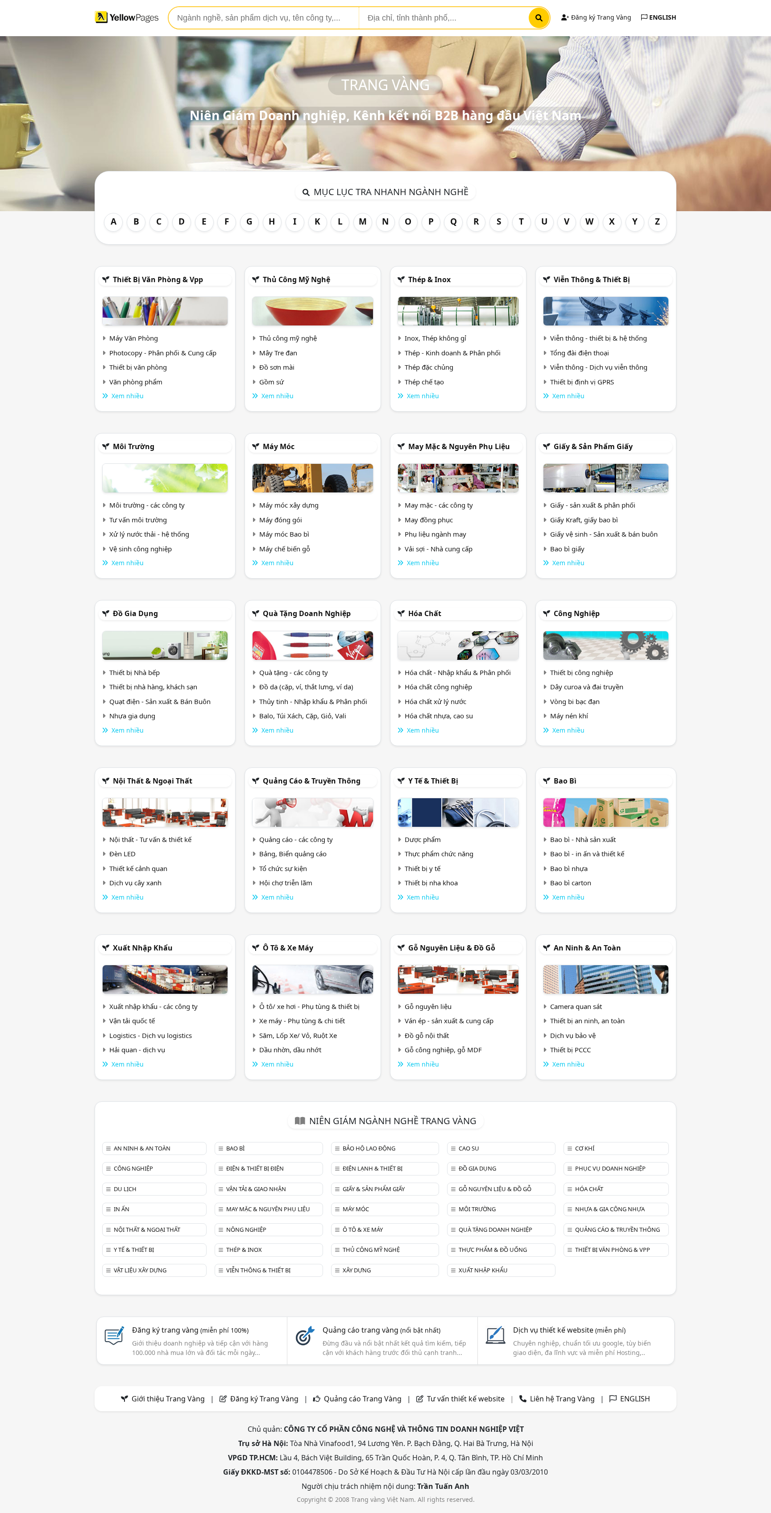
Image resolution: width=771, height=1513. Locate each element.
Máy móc (278, 446)
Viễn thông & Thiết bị (592, 279)
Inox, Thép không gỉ (435, 337)
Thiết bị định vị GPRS (582, 381)
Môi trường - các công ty (147, 504)
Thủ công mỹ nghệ (296, 279)
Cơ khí (584, 1148)
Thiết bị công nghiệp (581, 672)
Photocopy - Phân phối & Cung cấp (162, 352)
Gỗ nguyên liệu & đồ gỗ (451, 948)
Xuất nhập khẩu (143, 948)
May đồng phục (429, 519)
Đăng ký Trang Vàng (600, 17)
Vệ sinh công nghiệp (140, 548)
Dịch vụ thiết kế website (569, 1330)
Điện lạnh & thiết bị (372, 1168)
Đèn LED (122, 853)
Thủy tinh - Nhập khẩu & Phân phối (313, 701)
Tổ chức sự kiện (283, 868)
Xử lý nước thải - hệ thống (149, 533)
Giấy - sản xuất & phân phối (592, 504)
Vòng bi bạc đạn (575, 701)
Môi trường (133, 446)
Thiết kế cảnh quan (138, 868)
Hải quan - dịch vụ (137, 1049)
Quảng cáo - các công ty (296, 839)
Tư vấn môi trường (138, 519)
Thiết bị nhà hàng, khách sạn (153, 686)
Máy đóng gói (280, 519)
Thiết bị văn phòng (138, 367)
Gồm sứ (271, 381)
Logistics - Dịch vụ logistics (150, 1035)
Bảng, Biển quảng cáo (293, 853)
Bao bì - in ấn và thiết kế (587, 853)
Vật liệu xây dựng (140, 1270)
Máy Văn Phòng (133, 337)
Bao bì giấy (567, 548)
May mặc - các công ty (439, 504)
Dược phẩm (423, 839)
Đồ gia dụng (135, 613)
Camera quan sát (576, 1006)
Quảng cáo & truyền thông (312, 781)
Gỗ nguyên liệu (428, 1006)
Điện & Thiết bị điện (255, 1168)
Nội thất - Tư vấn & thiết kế (150, 839)
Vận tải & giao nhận (256, 1189)
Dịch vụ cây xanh (135, 882)
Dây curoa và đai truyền (586, 686)
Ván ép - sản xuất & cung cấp (449, 1020)
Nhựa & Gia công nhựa (610, 1209)
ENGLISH (661, 17)
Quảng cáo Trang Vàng (363, 1399)
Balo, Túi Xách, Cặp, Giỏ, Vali (302, 715)
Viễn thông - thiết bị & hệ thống (598, 337)
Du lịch (125, 1189)
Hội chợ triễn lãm (285, 882)
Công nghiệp (577, 613)
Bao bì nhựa (569, 868)
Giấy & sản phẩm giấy (593, 446)
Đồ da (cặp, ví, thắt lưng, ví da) (306, 686)
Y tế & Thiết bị (433, 781)
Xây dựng (357, 1270)
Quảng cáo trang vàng (381, 1330)
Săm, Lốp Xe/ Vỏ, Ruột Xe (298, 1035)
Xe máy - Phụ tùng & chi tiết (302, 1020)
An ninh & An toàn (587, 948)
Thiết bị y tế (422, 868)
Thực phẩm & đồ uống (493, 1250)
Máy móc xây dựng (289, 504)
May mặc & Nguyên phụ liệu (459, 446)
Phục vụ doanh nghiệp (610, 1168)
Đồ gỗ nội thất (427, 1035)
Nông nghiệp (246, 1229)
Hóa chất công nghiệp (438, 686)
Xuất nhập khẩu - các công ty (153, 1006)
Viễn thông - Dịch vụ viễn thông (598, 367)
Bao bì (565, 781)
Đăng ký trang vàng (190, 1330)
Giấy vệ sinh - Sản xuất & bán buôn (604, 533)
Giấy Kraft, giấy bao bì (584, 519)
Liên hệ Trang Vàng (562, 1399)
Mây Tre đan (278, 352)
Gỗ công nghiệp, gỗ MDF (443, 1049)
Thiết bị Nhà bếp (134, 672)
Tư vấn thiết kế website (466, 1399)
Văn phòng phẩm (135, 381)
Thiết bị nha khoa (431, 882)
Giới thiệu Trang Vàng (168, 1399)
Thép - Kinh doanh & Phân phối (453, 352)
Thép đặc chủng (429, 367)
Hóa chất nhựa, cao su (439, 715)
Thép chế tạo (424, 381)
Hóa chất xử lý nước (435, 701)
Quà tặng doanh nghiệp (307, 613)
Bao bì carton (570, 882)
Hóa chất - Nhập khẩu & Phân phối (458, 672)
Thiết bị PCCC (570, 1049)
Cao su (469, 1148)
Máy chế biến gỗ (284, 548)
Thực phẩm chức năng (439, 853)
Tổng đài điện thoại (579, 352)
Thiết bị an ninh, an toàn (587, 1020)
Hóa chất (424, 613)
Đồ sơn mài (276, 367)
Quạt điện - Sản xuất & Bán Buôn (160, 701)
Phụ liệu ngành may (435, 533)
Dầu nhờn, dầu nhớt (290, 1049)
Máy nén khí (569, 715)
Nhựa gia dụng (132, 715)
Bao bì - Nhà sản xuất (583, 839)
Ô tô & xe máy (288, 948)
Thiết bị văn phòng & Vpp (158, 279)
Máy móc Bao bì (284, 533)
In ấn (121, 1209)
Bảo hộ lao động (369, 1148)
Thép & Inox (429, 279)
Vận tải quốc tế (132, 1020)
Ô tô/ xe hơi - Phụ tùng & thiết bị (309, 1006)
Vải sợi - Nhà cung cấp (439, 548)
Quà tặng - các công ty (293, 672)
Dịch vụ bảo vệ (573, 1035)
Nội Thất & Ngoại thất (152, 781)
